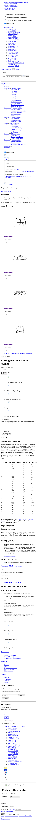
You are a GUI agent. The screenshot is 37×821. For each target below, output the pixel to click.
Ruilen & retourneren (10, 655)
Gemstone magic (15, 143)
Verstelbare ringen (16, 132)
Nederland (13, 52)
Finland (12, 35)
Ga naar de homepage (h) (11, 3)
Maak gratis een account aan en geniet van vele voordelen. (16, 816)
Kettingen (7, 117)
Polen (12, 56)
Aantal (4, 796)
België (12, 31)
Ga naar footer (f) (9, 9)
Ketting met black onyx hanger (12, 566)
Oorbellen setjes (15, 103)
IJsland (12, 41)
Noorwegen (13, 53)
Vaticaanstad (13, 61)
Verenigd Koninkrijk (16, 63)
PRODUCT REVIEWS (10, 556)
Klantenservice (5, 652)
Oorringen (14, 91)
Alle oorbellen (15, 89)
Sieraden (3, 674)
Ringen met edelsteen (17, 131)
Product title (8, 236)
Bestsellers (7, 146)
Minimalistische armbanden (18, 111)
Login (7, 174)
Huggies (13, 94)
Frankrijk (13, 37)
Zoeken (3, 76)
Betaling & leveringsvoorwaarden (13, 658)
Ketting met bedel (16, 121)
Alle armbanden (15, 109)
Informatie (4, 661)
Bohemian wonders (16, 141)
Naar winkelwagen (6, 191)
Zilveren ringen (15, 126)
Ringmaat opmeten (9, 669)
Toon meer (7, 147)
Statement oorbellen (16, 106)
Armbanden (7, 108)
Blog (5, 666)
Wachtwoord (12, 169)
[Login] (5, 159)
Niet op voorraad (15, 796)
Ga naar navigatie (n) (10, 5)
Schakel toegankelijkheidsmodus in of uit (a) (16, 2)
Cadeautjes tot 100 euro (17, 138)
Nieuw (6, 86)
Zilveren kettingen (16, 120)
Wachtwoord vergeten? (7, 811)
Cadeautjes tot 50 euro (17, 137)
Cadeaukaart (14, 135)
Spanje (12, 60)
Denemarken (14, 32)
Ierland (12, 43)
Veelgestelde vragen (9, 656)
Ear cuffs (13, 97)
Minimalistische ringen (17, 127)
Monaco (12, 50)
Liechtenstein (14, 46)
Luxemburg (13, 47)
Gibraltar (12, 38)
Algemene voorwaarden (10, 668)
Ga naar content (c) (9, 8)
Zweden (12, 64)
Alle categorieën (16, 88)
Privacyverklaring (9, 671)
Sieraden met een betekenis (18, 144)
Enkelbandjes (14, 115)
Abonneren (22, 695)
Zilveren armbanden (16, 112)
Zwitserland (13, 66)
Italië (11, 44)
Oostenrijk (13, 55)
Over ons (6, 665)
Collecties (7, 140)
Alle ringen (14, 124)
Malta (12, 49)
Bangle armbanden (16, 114)
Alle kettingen (15, 118)
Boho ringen (14, 129)
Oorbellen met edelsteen (17, 105)
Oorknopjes (14, 92)
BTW (10, 23)
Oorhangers (14, 95)
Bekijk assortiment (6, 69)
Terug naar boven (5, 819)
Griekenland (13, 40)
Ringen (6, 123)
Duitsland (13, 34)
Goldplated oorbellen (16, 102)
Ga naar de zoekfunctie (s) (11, 6)
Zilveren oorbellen (16, 100)
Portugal (12, 58)
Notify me (3, 374)
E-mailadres (9, 166)
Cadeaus (6, 134)
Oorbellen (7, 88)
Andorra (12, 29)
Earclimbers (14, 99)
